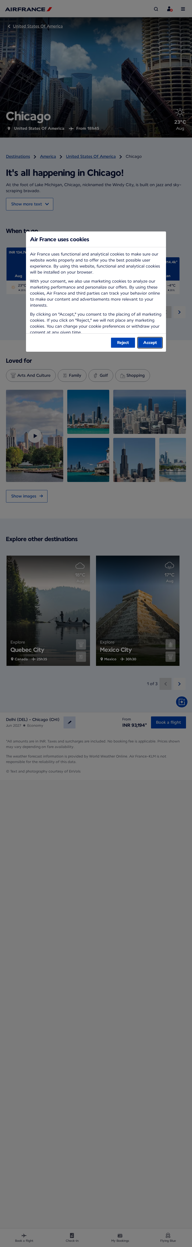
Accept (150, 342)
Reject (123, 342)
